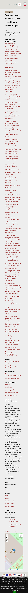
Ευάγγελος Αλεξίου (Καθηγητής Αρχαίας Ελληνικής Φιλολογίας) (11, 45)
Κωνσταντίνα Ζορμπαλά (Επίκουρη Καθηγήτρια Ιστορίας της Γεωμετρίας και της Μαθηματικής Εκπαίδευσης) (13, 114)
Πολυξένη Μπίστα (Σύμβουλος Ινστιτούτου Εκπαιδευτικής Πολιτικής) (12, 243)
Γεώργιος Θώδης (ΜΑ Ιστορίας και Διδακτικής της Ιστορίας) (13, 130)
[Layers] (21, 535)
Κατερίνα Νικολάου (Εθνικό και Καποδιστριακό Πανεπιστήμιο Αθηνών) (13, 258)
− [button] (6, 537)
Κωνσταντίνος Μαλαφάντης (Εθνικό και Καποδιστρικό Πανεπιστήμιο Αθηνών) (13, 199)
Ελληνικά (7, 490)
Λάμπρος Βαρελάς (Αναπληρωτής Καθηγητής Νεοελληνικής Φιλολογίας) (12, 81)
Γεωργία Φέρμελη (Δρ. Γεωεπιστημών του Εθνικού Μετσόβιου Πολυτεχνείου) (12, 318)
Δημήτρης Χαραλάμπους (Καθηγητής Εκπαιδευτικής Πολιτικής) (12, 331)
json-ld (9, 531)
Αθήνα (6, 373)
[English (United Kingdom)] (25, 5)
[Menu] (19, 4)
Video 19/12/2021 (9, 506)
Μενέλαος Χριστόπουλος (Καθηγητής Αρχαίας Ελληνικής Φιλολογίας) (12, 353)
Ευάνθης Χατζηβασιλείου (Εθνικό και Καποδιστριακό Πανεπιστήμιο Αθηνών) (12, 342)
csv (5, 531)
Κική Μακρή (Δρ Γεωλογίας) (12, 195)
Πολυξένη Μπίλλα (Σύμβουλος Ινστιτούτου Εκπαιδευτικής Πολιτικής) (12, 237)
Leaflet (10, 569)
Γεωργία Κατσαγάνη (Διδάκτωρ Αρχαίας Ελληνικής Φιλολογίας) (11, 164)
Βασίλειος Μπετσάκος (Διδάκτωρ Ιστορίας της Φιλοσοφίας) (11, 224)
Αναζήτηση (16, 4)
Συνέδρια (7, 384)
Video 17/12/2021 (9, 501)
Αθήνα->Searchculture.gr (12, 378)
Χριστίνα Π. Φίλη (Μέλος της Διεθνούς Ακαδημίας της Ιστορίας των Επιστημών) (13, 324)
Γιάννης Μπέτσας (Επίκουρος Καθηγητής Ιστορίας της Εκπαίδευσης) (13, 230)
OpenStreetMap (16, 569)
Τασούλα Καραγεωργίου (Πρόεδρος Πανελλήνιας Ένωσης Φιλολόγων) (12, 158)
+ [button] (6, 535)
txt (15, 531)
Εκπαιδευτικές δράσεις (11, 392)
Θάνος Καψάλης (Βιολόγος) (12, 169)
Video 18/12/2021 (9, 504)
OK (14, 592)
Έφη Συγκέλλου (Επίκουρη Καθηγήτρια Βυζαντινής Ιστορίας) (12, 311)
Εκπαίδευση (8, 387)
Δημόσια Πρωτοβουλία (11, 395)
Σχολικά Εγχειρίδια (10, 390)
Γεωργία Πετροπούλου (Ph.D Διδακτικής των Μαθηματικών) (13, 298)
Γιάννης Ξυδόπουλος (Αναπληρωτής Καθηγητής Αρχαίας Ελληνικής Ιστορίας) (13, 270)
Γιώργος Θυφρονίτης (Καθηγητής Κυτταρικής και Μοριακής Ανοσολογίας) (12, 123)
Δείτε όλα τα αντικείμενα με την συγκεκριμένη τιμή (13, 376)
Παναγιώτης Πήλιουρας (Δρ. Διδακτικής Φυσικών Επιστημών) (13, 305)
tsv (13, 531)
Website (7, 495)
